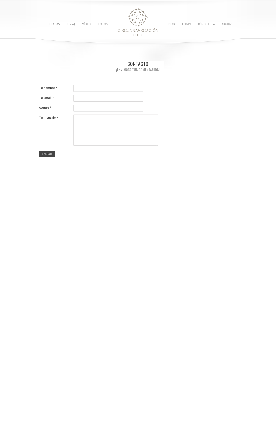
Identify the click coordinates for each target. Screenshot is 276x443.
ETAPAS (54, 24)
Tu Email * (46, 98)
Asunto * (45, 107)
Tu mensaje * (48, 117)
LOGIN (186, 24)
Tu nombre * (48, 88)
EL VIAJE (71, 24)
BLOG (172, 24)
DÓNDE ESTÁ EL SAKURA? (214, 24)
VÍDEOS (87, 24)
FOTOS (103, 24)
